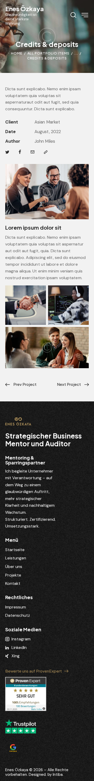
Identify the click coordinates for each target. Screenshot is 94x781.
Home (16, 53)
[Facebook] (20, 152)
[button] (46, 152)
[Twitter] (7, 152)
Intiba (58, 774)
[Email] (32, 152)
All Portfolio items (48, 53)
